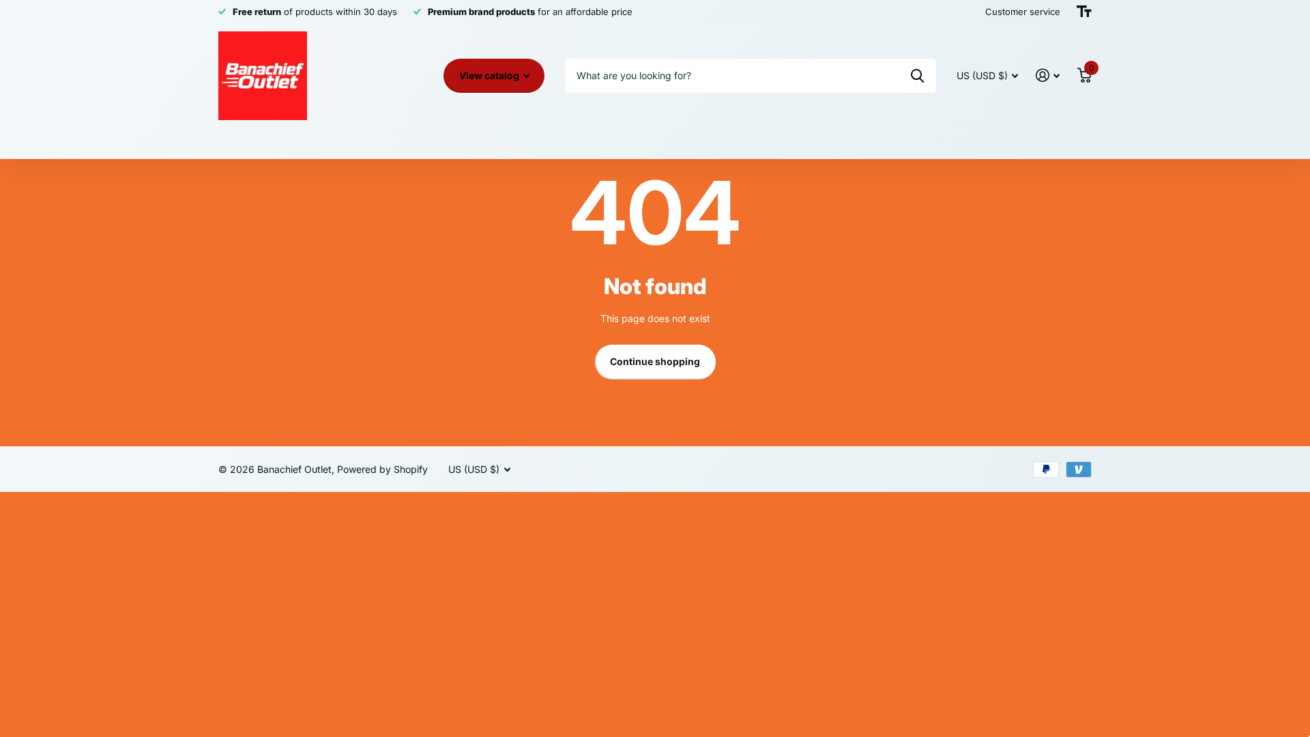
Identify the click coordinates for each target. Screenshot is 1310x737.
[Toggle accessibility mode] (1084, 11)
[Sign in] (1047, 75)
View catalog (490, 75)
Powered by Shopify (382, 469)
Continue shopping (655, 361)
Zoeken (917, 76)
